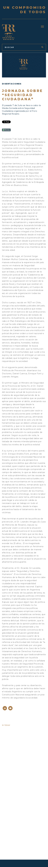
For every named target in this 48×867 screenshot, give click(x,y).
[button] (42, 27)
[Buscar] (42, 47)
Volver (7, 725)
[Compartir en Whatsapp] (6, 130)
